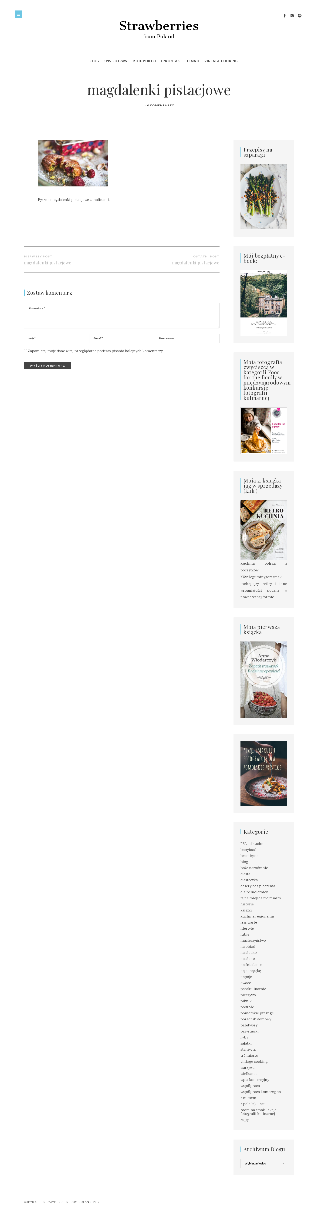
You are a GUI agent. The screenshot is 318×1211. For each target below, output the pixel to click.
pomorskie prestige (257, 1013)
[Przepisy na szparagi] (263, 197)
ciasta (245, 874)
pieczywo (248, 995)
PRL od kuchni (252, 844)
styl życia (248, 1049)
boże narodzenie (254, 868)
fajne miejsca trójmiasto (260, 898)
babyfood (248, 850)
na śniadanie (251, 965)
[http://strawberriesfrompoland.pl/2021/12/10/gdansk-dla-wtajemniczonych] (263, 303)
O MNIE (193, 61)
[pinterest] (299, 16)
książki (246, 910)
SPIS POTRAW (116, 61)
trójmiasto (249, 1056)
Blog (94, 61)
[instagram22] (292, 16)
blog (244, 862)
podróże (247, 1007)
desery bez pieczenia (257, 886)
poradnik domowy (255, 1019)
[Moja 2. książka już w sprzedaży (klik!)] (263, 530)
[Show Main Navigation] (18, 14)
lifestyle (247, 928)
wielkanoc (248, 1074)
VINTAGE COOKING (221, 61)
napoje (246, 977)
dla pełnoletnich (254, 892)
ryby (244, 1037)
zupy (244, 1120)
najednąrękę (250, 971)
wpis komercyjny (254, 1080)
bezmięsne (249, 856)
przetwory (248, 1025)
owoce (245, 983)
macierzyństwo (253, 941)
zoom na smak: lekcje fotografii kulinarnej (258, 1112)
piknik (246, 1001)
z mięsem (248, 1098)
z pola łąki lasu (253, 1104)
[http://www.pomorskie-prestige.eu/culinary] (263, 773)
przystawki (249, 1031)
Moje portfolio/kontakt (157, 61)
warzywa (247, 1068)
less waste (248, 922)
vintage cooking (254, 1062)
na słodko (248, 953)
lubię (244, 935)
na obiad (247, 947)
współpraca (250, 1086)
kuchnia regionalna (257, 916)
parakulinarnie (253, 989)
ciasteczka (249, 880)
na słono (247, 959)
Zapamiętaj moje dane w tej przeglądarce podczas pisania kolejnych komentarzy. (95, 351)
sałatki (246, 1043)
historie (247, 904)
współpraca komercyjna (260, 1092)
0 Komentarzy (160, 105)
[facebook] (284, 16)
